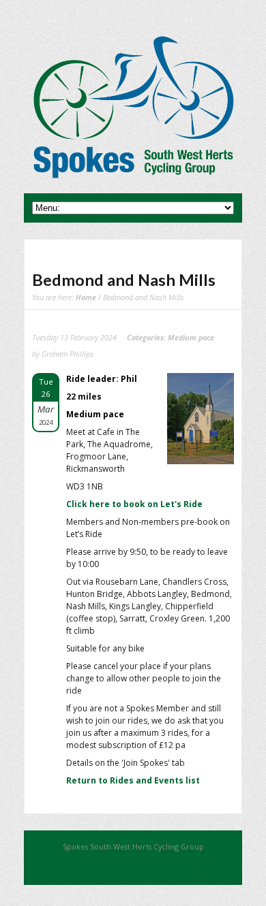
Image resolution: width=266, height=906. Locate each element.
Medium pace (191, 337)
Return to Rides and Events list (133, 780)
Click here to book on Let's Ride (134, 504)
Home (86, 297)
